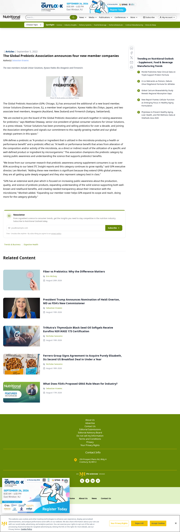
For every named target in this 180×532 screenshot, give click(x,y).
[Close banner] (176, 3)
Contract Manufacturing (134, 25)
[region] (90, 523)
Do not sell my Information (90, 435)
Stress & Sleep (150, 25)
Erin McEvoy (51, 276)
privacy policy (56, 233)
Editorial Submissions (90, 429)
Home (72, 498)
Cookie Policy (26, 529)
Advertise (90, 423)
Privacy (90, 442)
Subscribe (112, 228)
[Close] (176, 523)
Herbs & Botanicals (116, 25)
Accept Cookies (158, 523)
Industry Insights (70, 25)
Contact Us (90, 426)
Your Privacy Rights (90, 445)
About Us (90, 419)
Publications (104, 17)
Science (59, 25)
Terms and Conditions (90, 438)
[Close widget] (66, 481)
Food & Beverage (100, 25)
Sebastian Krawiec (54, 308)
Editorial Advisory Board (90, 432)
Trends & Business (12, 244)
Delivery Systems (85, 25)
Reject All (139, 523)
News (81, 17)
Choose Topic (32, 24)
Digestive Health (31, 244)
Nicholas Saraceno (54, 336)
